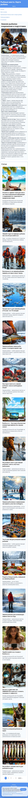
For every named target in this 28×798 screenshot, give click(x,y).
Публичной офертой (7, 792)
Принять (23, 789)
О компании (3, 19)
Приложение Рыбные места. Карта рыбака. (11, 14)
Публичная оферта (5, 17)
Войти (14, 6)
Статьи (2, 9)
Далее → (20, 778)
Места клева (4, 12)
